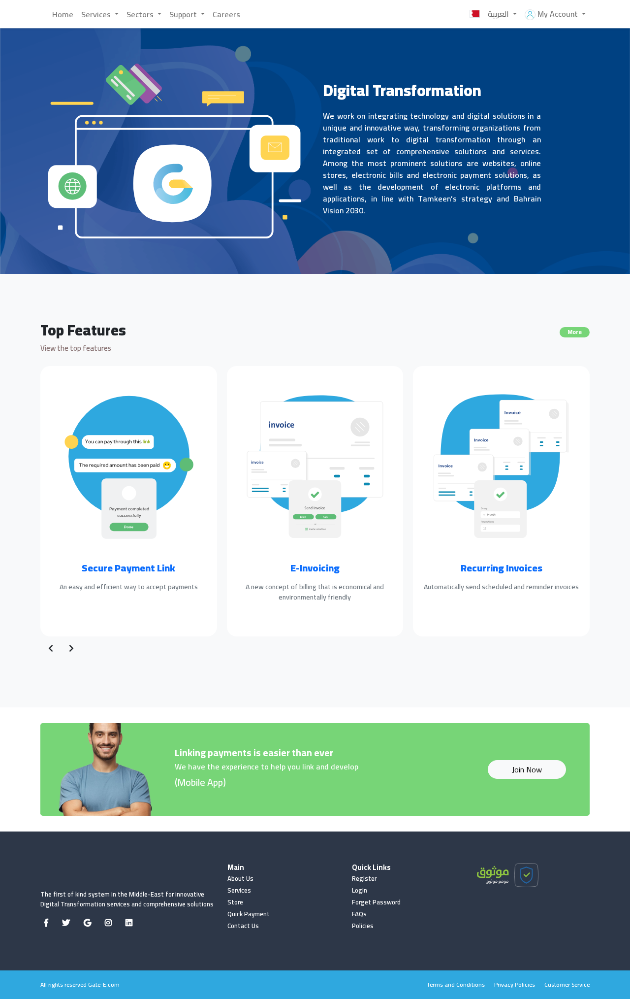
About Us (240, 878)
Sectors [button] (141, 14)
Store (235, 902)
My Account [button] (558, 13)
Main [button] (235, 867)
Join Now (527, 769)
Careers (226, 14)
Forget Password (376, 902)
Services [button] (97, 14)
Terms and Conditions (455, 984)
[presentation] (50, 648)
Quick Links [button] (371, 867)
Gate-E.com (104, 984)
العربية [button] (499, 13)
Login (359, 890)
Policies (363, 926)
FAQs (359, 914)
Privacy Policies (514, 984)
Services (239, 890)
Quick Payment (248, 914)
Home (62, 14)
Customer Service (567, 984)
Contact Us (243, 926)
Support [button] (184, 14)
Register (364, 878)
